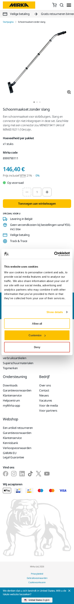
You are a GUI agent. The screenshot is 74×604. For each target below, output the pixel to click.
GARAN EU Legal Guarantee (13, 455)
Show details (55, 312)
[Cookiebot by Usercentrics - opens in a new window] (54, 254)
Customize (35, 335)
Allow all (37, 323)
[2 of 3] (37, 102)
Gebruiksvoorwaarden (37, 578)
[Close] (69, 590)
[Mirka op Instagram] (14, 473)
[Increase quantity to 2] (47, 192)
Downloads (10, 385)
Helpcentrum (11, 400)
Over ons (45, 385)
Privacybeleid (37, 573)
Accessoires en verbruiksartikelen (14, 356)
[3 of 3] (40, 102)
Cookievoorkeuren (37, 582)
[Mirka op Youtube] (47, 473)
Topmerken (10, 368)
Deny (37, 346)
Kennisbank (10, 443)
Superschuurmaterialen (18, 363)
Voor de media (48, 405)
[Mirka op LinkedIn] (22, 473)
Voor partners (48, 410)
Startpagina (8, 21)
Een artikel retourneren (18, 428)
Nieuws (44, 395)
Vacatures (45, 400)
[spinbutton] (37, 192)
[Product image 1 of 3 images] (37, 62)
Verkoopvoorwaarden (17, 448)
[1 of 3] (34, 102)
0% (37, 175)
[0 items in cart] (54, 5)
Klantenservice (12, 395)
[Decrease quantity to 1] (27, 192)
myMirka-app (11, 405)
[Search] (61, 5)
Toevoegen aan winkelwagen (37, 204)
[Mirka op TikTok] (30, 473)
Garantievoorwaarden (17, 390)
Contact (44, 390)
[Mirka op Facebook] (5, 473)
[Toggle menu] (69, 5)
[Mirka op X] (38, 473)
